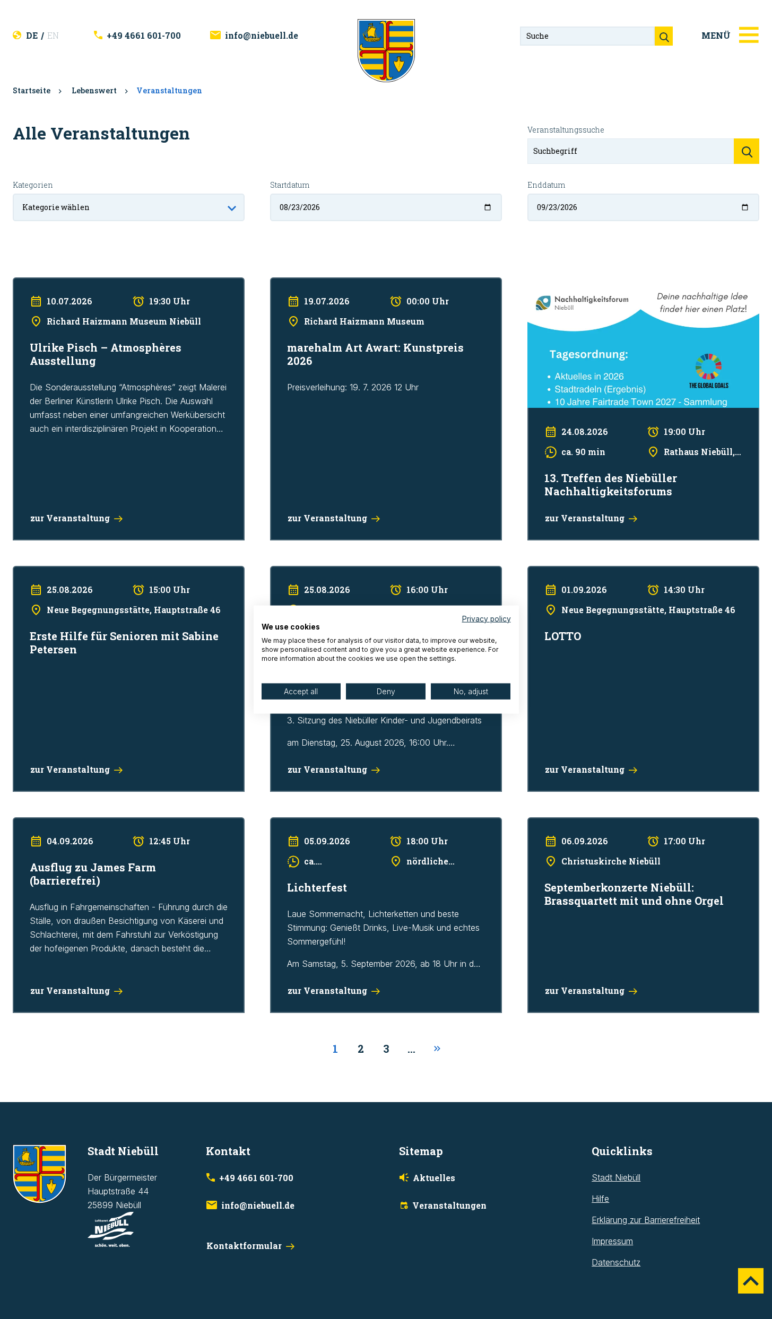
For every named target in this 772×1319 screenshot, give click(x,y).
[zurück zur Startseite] (386, 50)
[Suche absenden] (664, 36)
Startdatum (289, 185)
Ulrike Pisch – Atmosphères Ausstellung (88, 284)
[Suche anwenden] (746, 151)
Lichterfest (290, 824)
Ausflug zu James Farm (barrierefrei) (83, 824)
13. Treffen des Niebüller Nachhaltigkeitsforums (618, 284)
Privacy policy (486, 618)
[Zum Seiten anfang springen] (751, 1281)
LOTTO (541, 572)
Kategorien (33, 185)
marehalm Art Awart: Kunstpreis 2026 (341, 284)
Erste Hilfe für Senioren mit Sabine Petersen (98, 572)
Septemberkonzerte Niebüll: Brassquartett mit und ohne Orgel (633, 831)
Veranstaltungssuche (565, 130)
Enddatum (546, 185)
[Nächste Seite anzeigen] (437, 1049)
